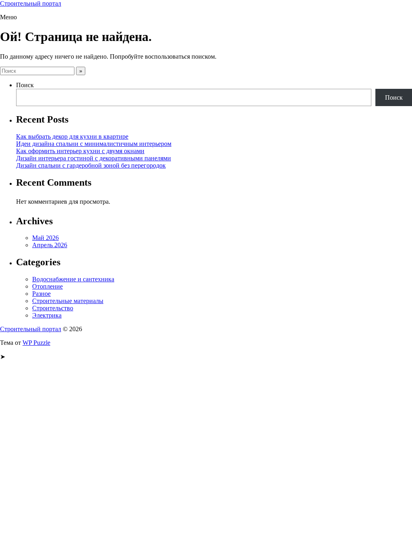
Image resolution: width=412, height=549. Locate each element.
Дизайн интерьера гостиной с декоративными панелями (93, 158)
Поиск (25, 85)
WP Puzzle (36, 342)
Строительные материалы (67, 300)
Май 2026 (45, 237)
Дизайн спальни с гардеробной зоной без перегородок (91, 165)
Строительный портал (30, 3)
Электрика (47, 315)
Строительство (52, 308)
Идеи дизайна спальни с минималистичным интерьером (93, 143)
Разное (41, 293)
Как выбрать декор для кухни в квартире (72, 136)
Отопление (47, 286)
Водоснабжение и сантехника (73, 279)
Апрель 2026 (49, 245)
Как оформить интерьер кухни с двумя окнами (80, 150)
